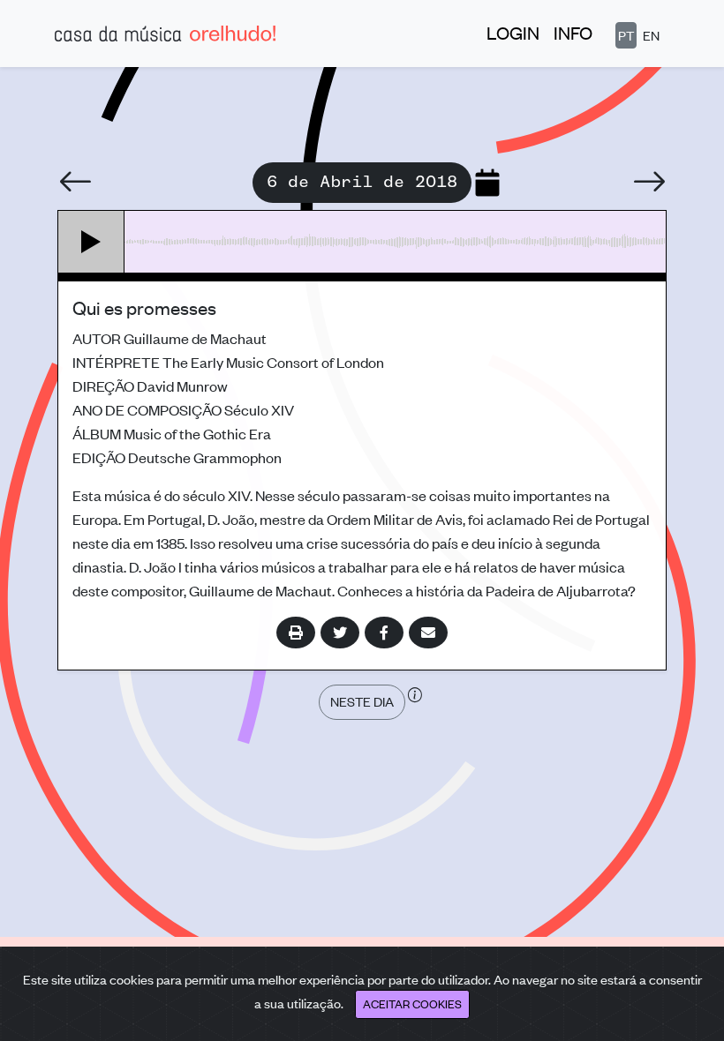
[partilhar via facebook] (384, 632)
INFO (573, 32)
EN (651, 35)
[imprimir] (295, 632)
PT (626, 35)
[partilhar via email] (428, 632)
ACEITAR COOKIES (412, 1003)
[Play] (91, 242)
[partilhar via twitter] (340, 632)
